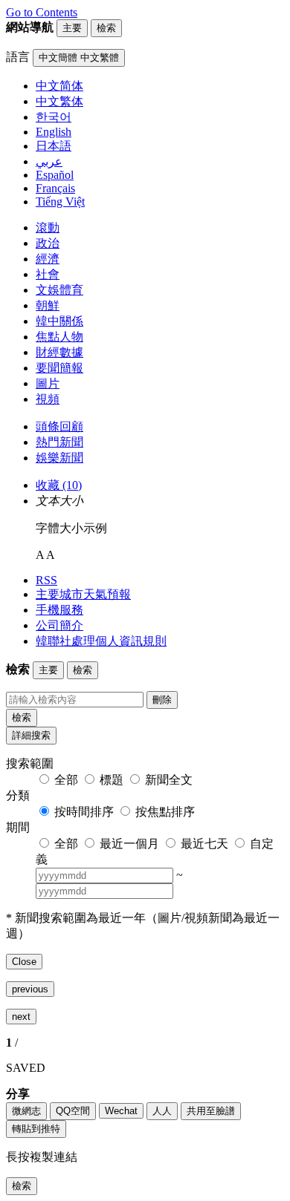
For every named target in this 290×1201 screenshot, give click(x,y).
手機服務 (59, 609)
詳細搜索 (31, 735)
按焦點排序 (165, 811)
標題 (111, 779)
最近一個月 (129, 843)
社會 (47, 274)
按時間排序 (84, 811)
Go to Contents (41, 12)
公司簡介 (59, 625)
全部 (66, 779)
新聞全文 (169, 779)
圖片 (47, 383)
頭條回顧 (59, 426)
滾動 (47, 227)
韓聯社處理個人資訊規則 (101, 641)
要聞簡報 (59, 367)
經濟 (47, 258)
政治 (47, 243)
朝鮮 (47, 305)
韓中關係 (59, 321)
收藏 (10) (59, 485)
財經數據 (59, 352)
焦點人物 (59, 336)
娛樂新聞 (59, 457)
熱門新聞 (59, 442)
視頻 (47, 399)
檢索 (21, 717)
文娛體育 (59, 290)
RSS (46, 580)
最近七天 (204, 843)
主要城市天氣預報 (83, 594)
